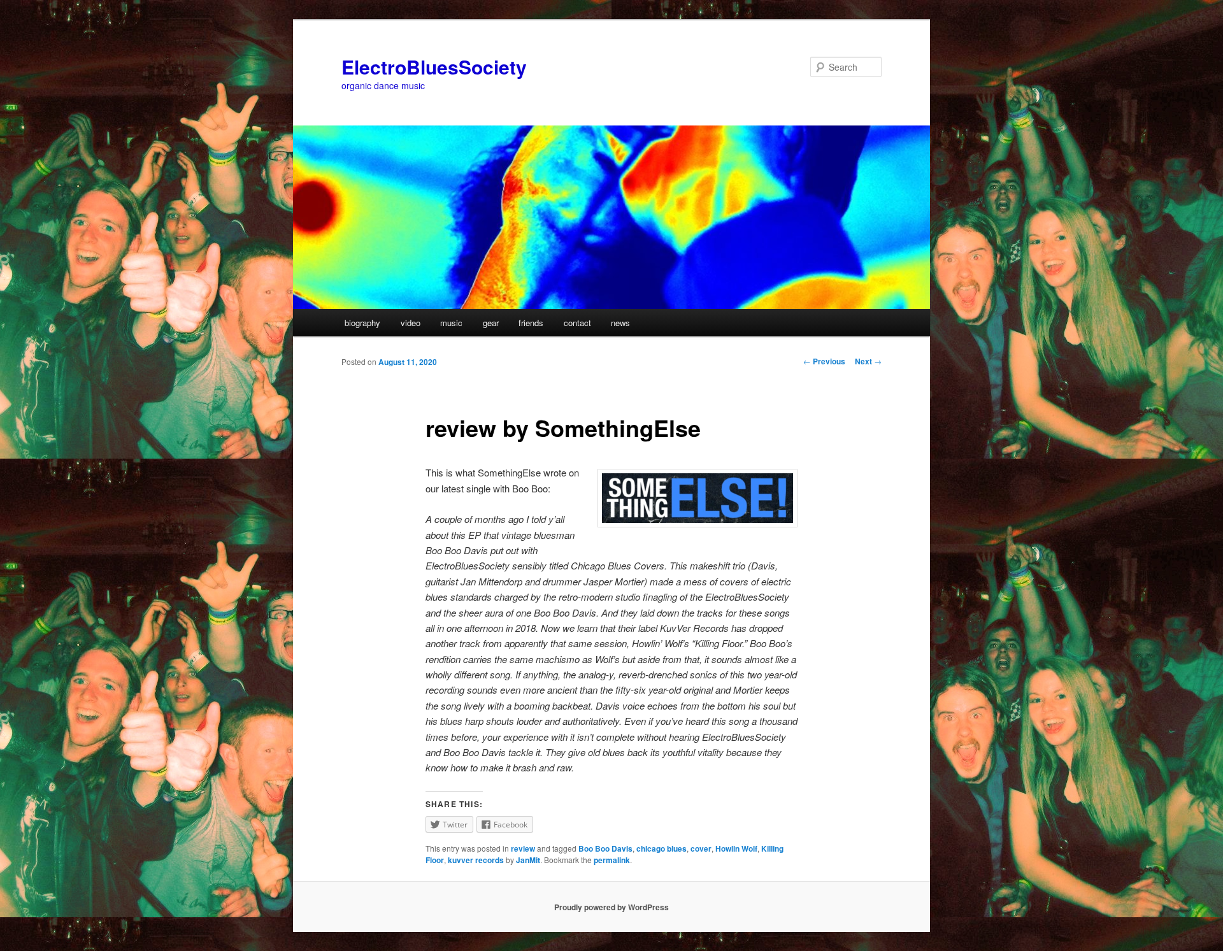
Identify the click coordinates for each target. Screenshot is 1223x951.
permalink (612, 860)
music (451, 323)
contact (577, 323)
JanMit (528, 860)
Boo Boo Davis (605, 848)
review (523, 848)
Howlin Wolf (736, 848)
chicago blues (661, 848)
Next (868, 361)
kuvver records (476, 860)
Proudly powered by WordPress (611, 907)
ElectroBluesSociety (434, 66)
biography (362, 323)
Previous (824, 361)
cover (701, 848)
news (620, 323)
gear (491, 323)
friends (531, 323)
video (410, 323)
